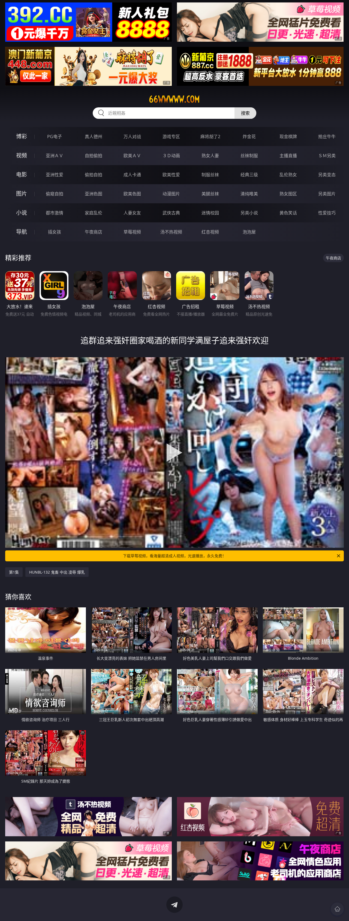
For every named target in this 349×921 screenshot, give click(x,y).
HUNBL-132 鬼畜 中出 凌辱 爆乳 (57, 572)
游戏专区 (171, 137)
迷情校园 (210, 213)
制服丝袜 (210, 175)
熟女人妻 (210, 156)
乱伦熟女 (288, 175)
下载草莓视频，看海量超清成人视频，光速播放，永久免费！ (174, 555)
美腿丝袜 (210, 194)
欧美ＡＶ (132, 156)
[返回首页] (337, 909)
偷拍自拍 (93, 175)
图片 (21, 193)
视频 (21, 155)
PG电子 (54, 137)
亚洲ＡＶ (54, 156)
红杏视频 (210, 232)
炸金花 (249, 137)
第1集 (14, 572)
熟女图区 (288, 194)
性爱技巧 (327, 213)
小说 (21, 212)
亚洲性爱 (54, 175)
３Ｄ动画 (171, 156)
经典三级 (249, 175)
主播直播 (288, 156)
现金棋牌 (288, 137)
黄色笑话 (288, 213)
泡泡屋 (249, 232)
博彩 (21, 136)
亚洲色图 (93, 194)
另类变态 (327, 175)
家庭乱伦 (93, 213)
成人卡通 (132, 175)
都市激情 (54, 213)
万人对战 (132, 137)
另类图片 (327, 194)
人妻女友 (132, 213)
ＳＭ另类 (327, 156)
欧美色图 (132, 194)
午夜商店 (93, 232)
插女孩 (54, 232)
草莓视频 (132, 232)
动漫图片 (171, 194)
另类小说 (249, 213)
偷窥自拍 (54, 194)
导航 (21, 231)
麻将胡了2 (210, 137)
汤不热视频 (171, 232)
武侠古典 (171, 213)
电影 (21, 174)
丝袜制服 (249, 156)
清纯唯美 (249, 194)
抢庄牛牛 (327, 137)
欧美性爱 (171, 175)
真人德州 (93, 137)
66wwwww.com (174, 99)
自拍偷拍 (93, 156)
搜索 (245, 113)
